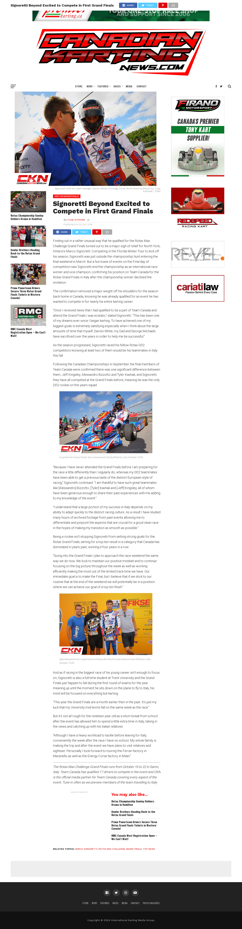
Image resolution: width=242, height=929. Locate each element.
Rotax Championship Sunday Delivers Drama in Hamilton (27, 217)
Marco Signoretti (86, 849)
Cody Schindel (76, 219)
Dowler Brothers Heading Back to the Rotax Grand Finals (25, 253)
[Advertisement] (79, 817)
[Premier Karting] (121, 20)
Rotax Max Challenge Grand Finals (120, 849)
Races (117, 86)
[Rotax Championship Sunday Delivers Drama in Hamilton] (28, 211)
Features (103, 86)
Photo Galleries (151, 903)
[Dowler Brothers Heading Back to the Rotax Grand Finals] (28, 245)
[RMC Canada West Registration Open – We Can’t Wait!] (28, 324)
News (89, 86)
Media (129, 86)
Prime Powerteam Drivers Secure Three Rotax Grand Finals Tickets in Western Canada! (26, 293)
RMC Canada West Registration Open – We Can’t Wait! (28, 332)
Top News (149, 849)
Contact (142, 86)
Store (78, 86)
